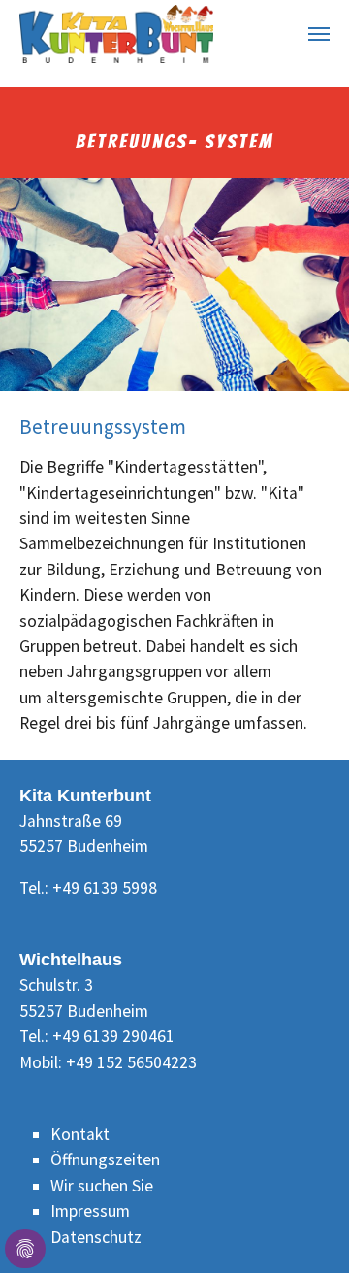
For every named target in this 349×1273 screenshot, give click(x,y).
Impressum (90, 1211)
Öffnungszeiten (105, 1159)
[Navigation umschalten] (319, 33)
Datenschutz (96, 1237)
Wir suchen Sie (101, 1185)
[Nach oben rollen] (304, 1228)
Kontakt (80, 1134)
